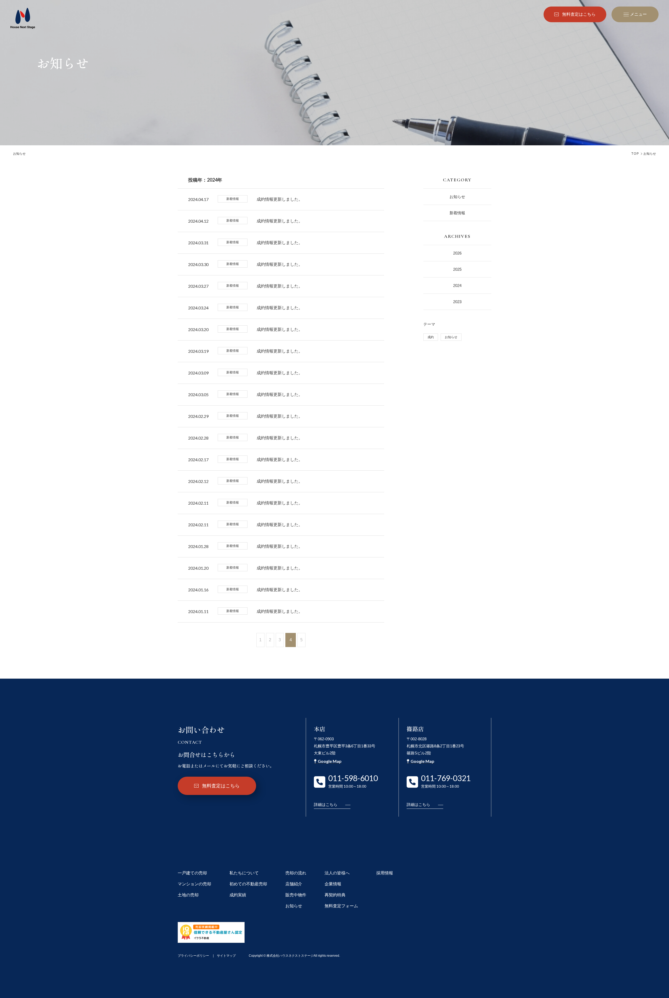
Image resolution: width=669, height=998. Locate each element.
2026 (457, 253)
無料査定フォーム (341, 906)
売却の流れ (295, 873)
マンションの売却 (194, 884)
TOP (635, 153)
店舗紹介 (293, 884)
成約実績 (237, 895)
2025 (457, 269)
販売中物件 (295, 895)
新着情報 (457, 213)
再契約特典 (335, 895)
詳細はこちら (325, 804)
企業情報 (333, 884)
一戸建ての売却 (192, 873)
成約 (431, 337)
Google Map (330, 761)
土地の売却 (188, 895)
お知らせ (457, 196)
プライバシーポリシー (193, 955)
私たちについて (244, 873)
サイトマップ (226, 955)
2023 (457, 301)
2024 (457, 285)
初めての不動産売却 (248, 884)
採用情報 (384, 873)
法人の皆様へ (337, 873)
